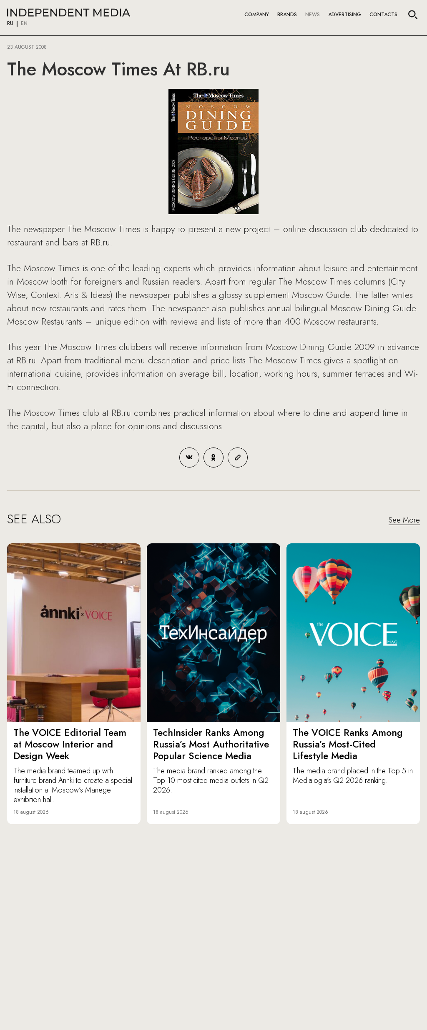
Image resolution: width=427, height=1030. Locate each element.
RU (10, 23)
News (312, 14)
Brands (287, 14)
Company (256, 14)
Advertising (344, 14)
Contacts (383, 14)
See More (404, 520)
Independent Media (68, 12)
